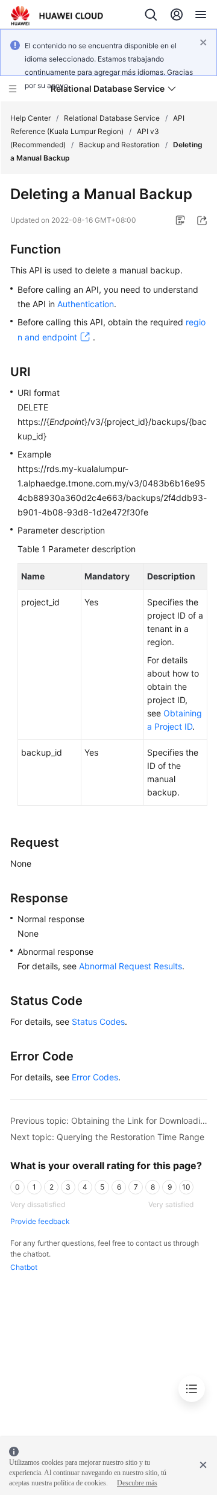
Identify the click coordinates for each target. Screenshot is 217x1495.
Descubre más (137, 1483)
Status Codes (98, 1021)
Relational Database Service (112, 118)
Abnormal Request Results (130, 966)
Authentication (85, 304)
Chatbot (23, 1267)
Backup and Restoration (119, 144)
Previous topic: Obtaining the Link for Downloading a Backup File (108, 1120)
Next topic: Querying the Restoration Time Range (107, 1137)
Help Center (30, 118)
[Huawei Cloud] (57, 15)
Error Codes (95, 1077)
